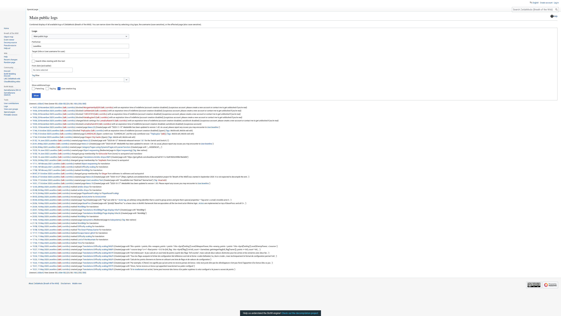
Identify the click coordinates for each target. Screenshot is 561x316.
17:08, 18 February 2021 (42, 170)
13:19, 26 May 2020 (40, 193)
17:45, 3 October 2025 (41, 134)
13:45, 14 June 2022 (40, 157)
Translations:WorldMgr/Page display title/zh (102, 213)
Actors (201, 203)
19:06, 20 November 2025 (43, 111)
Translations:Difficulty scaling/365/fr (98, 259)
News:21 (85, 144)
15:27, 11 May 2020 (40, 249)
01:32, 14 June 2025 (40, 140)
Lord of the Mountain (87, 239)
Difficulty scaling (88, 167)
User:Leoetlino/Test (94, 180)
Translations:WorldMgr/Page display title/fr (101, 210)
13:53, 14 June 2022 (40, 154)
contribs (71, 107)
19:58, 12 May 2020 (40, 226)
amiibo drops (83, 187)
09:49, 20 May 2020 (40, 200)
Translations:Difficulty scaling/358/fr (98, 263)
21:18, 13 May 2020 (40, 223)
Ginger (104, 173)
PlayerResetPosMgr (90, 193)
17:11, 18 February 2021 (42, 164)
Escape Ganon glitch (86, 233)
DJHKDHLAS (90, 134)
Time (80, 243)
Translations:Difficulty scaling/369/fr (98, 246)
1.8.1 (142, 140)
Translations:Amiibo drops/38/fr (97, 157)
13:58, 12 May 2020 (40, 230)
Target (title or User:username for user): (48, 51)
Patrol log (40, 88)
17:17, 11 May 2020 (40, 233)
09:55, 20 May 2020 (40, 197)
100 (75, 104)
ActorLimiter (87, 197)
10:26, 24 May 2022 (40, 160)
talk (64, 107)
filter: (36, 75)
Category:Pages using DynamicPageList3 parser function (106, 147)
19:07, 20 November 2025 (43, 107)
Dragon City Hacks (93, 137)
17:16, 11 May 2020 (40, 236)
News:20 (89, 177)
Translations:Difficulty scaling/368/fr (98, 249)
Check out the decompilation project (300, 313)
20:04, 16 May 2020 (40, 207)
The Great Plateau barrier (88, 230)
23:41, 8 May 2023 (39, 144)
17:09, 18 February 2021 (42, 167)
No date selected (40, 70)
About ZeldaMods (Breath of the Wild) (44, 283)
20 (68, 104)
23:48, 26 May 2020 (40, 190)
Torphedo (102, 160)
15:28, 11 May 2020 (40, 246)
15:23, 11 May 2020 (40, 259)
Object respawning (91, 150)
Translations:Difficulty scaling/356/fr (98, 269)
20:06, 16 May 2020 (40, 203)
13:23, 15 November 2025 (43, 127)
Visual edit (162, 180)
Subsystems (88, 220)
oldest (40, 104)
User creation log (68, 88)
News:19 (89, 183)
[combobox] (80, 36)
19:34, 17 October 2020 (42, 180)
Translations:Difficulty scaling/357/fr (98, 266)
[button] (126, 79)
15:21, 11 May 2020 (40, 266)
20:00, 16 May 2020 (40, 216)
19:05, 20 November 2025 (43, 124)
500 (83, 104)
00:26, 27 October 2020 (42, 177)
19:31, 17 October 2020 (42, 183)
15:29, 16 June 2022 (40, 150)
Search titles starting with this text (50, 61)
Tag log (52, 88)
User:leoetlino (212, 127)
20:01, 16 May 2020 (40, 210)
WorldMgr (85, 170)
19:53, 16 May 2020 (40, 220)
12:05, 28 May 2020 (40, 187)
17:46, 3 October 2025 (41, 130)
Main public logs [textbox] (41, 36)
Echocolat (103, 154)
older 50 (61, 104)
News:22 (86, 140)
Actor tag (122, 200)
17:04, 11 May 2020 (40, 243)
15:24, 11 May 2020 (40, 256)
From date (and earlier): (42, 66)
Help (555, 16)
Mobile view (77, 283)
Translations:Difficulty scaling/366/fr (98, 256)
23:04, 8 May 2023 (39, 147)
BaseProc (87, 203)
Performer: (36, 42)
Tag (33, 75)
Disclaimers (66, 283)
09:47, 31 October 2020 (42, 173)
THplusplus (155, 134)
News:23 (91, 127)
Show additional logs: (41, 85)
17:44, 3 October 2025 (41, 137)
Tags (168, 131)
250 (79, 104)
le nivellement (138, 269)
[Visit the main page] (13, 11)
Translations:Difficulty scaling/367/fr (98, 253)
